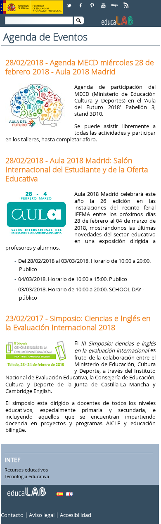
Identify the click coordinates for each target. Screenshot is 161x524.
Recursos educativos (26, 470)
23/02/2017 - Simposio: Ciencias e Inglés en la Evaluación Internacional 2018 (78, 322)
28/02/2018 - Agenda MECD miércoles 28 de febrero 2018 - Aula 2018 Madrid (79, 66)
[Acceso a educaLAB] (26, 488)
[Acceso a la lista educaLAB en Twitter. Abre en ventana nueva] (69, 2)
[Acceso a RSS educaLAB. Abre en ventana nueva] (126, 2)
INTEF (12, 460)
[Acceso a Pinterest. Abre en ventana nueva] (92, 2)
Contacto (12, 515)
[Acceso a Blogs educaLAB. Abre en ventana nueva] (115, 2)
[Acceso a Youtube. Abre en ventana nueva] (104, 2)
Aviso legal (41, 515)
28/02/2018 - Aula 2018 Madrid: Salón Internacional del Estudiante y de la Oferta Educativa (76, 169)
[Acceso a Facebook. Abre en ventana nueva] (81, 2)
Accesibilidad (75, 515)
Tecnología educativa (27, 477)
